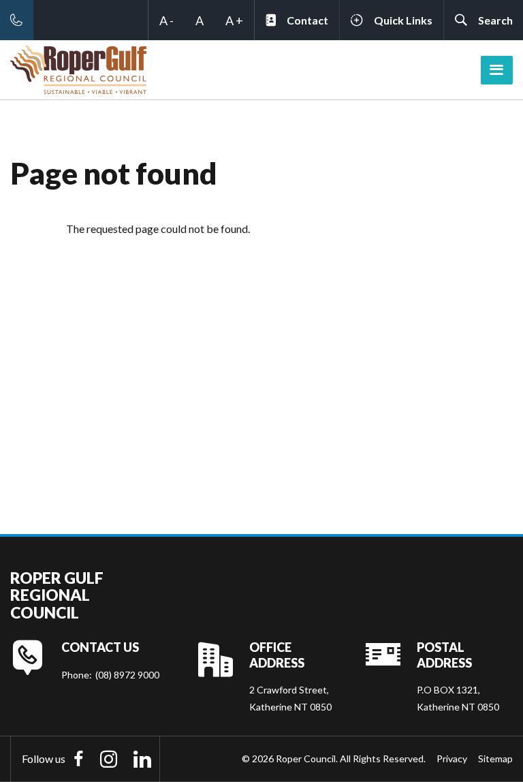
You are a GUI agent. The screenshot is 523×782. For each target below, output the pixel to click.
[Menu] (497, 70)
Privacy (452, 758)
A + (234, 20)
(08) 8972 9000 (127, 675)
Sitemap (495, 758)
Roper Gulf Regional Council (57, 595)
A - (166, 20)
